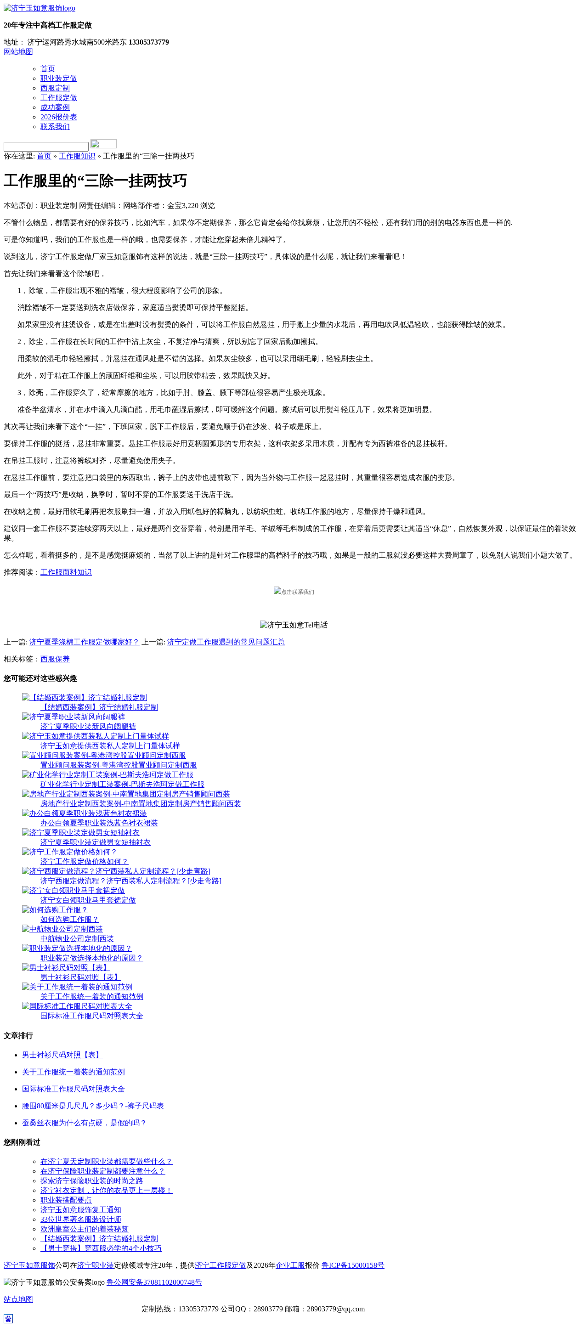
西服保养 (55, 659)
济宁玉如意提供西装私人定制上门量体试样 (110, 746)
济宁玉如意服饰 (29, 1265)
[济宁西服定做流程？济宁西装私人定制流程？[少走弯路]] (116, 871)
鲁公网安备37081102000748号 (154, 1282)
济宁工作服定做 (220, 1265)
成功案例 (55, 107)
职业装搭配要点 (66, 1200)
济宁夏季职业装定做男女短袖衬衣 (95, 842)
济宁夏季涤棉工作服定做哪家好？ (84, 642)
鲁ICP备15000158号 (353, 1265)
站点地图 (18, 1299)
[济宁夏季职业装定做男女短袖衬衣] (81, 832)
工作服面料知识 (66, 572)
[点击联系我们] (294, 592)
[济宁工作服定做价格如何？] (70, 852)
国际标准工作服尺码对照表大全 (91, 1016)
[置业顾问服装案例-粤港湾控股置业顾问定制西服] (104, 755)
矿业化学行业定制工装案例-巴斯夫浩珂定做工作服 (122, 784)
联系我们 (55, 126)
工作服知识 (77, 156)
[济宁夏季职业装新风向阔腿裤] (73, 717)
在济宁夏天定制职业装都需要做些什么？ (106, 1161)
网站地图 (18, 52)
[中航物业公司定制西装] (62, 929)
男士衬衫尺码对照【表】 (80, 977)
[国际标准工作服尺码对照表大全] (77, 1006)
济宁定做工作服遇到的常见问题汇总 (226, 642)
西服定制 (55, 88)
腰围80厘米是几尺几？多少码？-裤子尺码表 (93, 1106)
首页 (47, 69)
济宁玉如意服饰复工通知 (80, 1210)
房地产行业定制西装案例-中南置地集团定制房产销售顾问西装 (140, 803)
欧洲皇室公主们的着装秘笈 (84, 1229)
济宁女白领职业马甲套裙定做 (88, 900)
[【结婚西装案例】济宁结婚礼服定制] (84, 697)
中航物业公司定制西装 (77, 939)
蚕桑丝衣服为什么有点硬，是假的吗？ (84, 1123)
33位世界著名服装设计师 (80, 1219)
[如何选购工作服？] (55, 910)
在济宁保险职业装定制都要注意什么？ (102, 1171)
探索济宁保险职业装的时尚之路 (91, 1181)
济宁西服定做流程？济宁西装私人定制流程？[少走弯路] (130, 881)
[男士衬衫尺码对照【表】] (66, 967)
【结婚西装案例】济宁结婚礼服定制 (99, 707)
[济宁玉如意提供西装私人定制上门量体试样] (95, 736)
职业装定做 (58, 78)
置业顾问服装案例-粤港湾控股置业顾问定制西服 (118, 765)
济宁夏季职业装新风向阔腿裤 (88, 726)
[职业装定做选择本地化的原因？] (77, 948)
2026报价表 (58, 117)
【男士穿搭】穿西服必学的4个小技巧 (101, 1248)
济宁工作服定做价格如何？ (84, 861)
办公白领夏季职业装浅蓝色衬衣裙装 (99, 823)
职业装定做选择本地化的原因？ (91, 958)
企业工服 (290, 1265)
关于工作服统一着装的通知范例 (91, 996)
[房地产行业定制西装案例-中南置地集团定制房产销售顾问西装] (126, 794)
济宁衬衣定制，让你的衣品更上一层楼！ (106, 1190)
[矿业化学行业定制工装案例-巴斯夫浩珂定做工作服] (107, 775)
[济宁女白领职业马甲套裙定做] (73, 890)
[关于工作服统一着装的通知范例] (77, 987)
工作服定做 (58, 98)
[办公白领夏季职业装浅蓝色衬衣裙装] (84, 813)
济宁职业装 (95, 1265)
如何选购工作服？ (69, 919)
